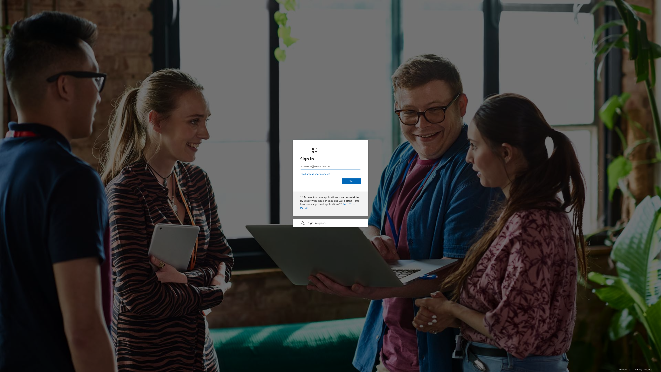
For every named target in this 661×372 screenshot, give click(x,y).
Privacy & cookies (643, 369)
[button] (330, 223)
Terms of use (625, 369)
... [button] (657, 369)
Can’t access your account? (315, 174)
